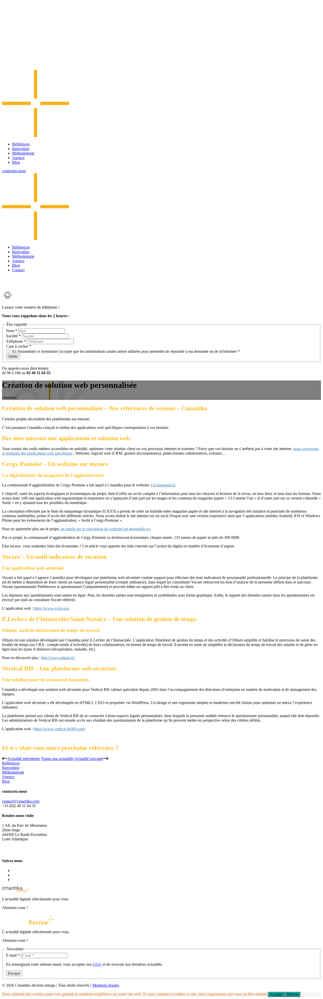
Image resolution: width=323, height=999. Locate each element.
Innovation (20, 148)
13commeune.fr (162, 485)
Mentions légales (105, 985)
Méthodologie (23, 153)
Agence (18, 158)
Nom (11, 331)
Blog (16, 162)
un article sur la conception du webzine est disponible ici (105, 529)
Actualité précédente (23, 758)
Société (13, 336)
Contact (18, 270)
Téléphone (16, 341)
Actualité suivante (88, 758)
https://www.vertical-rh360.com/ (59, 729)
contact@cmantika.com (20, 801)
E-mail (13, 955)
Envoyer (14, 973)
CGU (97, 964)
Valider (13, 356)
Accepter (276, 994)
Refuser (292, 994)
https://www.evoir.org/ (51, 608)
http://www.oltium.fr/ (58, 658)
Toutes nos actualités (57, 758)
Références (21, 144)
